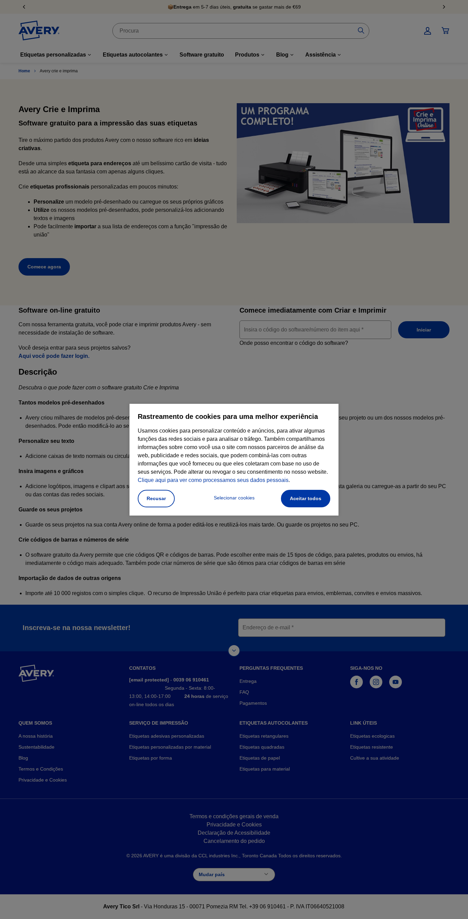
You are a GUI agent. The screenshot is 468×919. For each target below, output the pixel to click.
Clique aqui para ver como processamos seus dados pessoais (213, 480)
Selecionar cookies (234, 497)
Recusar (156, 498)
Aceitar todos (305, 498)
